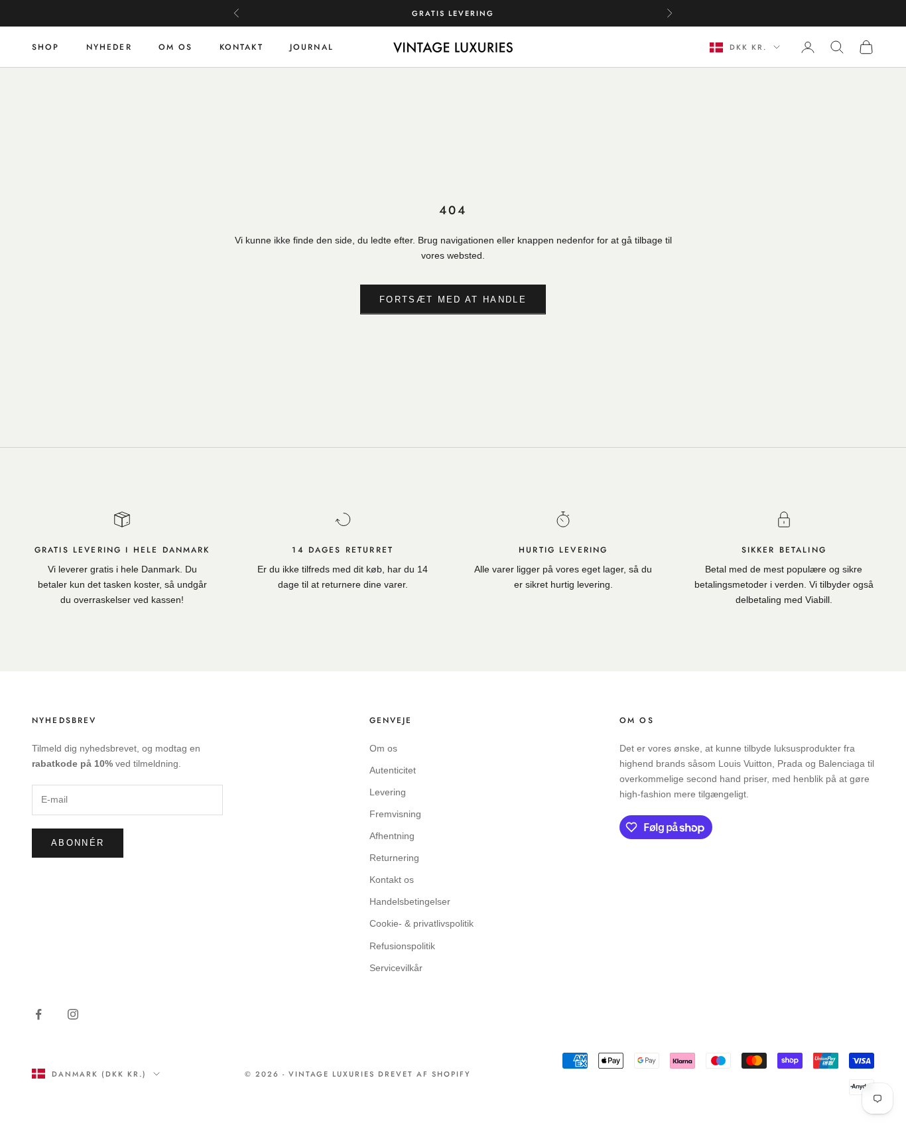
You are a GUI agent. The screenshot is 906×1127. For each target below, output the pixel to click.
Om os (383, 748)
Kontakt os (391, 879)
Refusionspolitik (402, 946)
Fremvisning (395, 814)
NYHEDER (109, 47)
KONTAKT (241, 47)
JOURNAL (312, 47)
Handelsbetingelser (409, 901)
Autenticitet (392, 770)
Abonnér (77, 843)
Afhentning (392, 835)
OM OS (176, 47)
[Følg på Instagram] (73, 1014)
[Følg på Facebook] (38, 1014)
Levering (387, 792)
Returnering (394, 857)
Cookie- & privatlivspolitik (421, 923)
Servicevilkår (395, 967)
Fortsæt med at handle (453, 299)
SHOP (46, 47)
